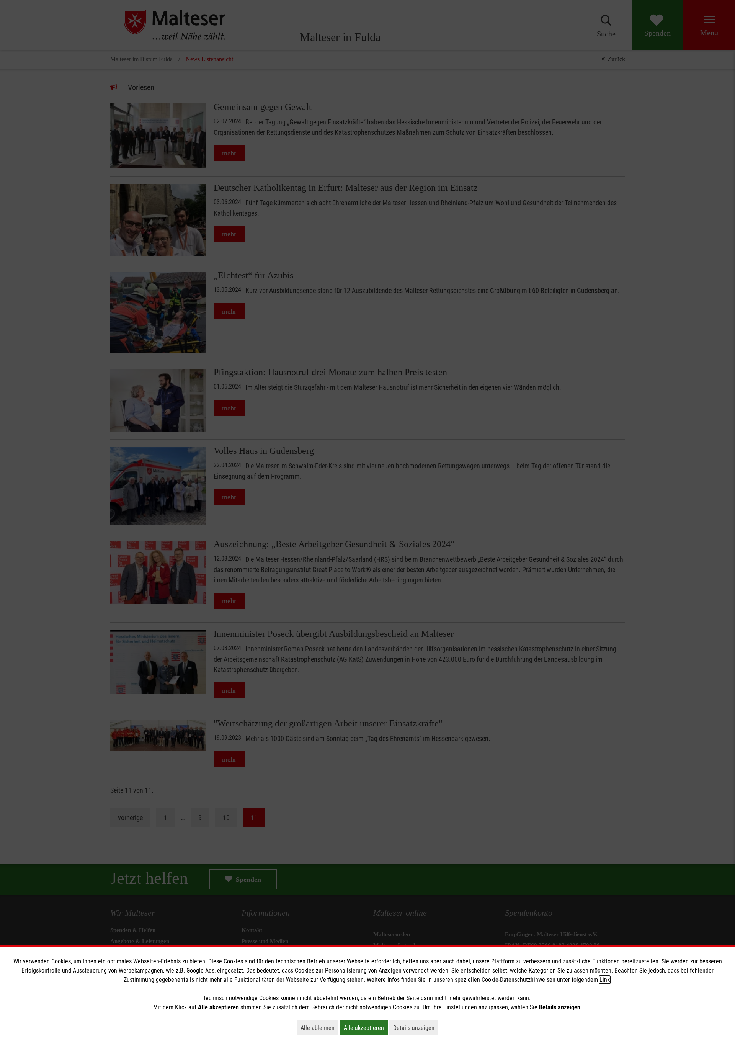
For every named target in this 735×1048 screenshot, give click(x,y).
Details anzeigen (415, 1028)
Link (604, 979)
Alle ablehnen (319, 1028)
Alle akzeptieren (366, 1028)
